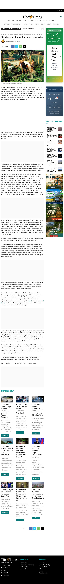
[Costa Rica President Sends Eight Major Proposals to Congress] (38, 441)
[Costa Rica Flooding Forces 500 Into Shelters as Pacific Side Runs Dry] (22, 441)
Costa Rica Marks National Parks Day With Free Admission (7, 450)
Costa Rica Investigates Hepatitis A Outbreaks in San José (51, 143)
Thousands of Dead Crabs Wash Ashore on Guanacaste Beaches (51, 129)
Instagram (6, 568)
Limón (56, 89)
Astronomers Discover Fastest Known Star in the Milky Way (52, 156)
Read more (5, 435)
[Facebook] (12, 46)
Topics (6, 34)
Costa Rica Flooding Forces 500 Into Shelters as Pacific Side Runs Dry (22, 451)
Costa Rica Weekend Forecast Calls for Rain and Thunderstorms (38, 494)
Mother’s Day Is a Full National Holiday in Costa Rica (7, 493)
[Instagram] (1, 568)
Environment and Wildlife (15, 34)
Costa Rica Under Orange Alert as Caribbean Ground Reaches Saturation (6, 411)
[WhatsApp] (20, 46)
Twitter (5, 572)
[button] (61, 17)
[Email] (24, 46)
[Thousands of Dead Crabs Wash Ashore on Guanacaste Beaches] (60, 129)
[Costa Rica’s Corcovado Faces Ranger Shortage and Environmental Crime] (22, 485)
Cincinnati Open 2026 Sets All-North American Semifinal (51, 150)
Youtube (6, 575)
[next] (42, 29)
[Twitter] (16, 46)
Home (2, 34)
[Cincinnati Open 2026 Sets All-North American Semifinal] (22, 399)
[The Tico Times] (3, 41)
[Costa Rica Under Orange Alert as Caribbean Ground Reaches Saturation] (7, 399)
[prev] (40, 29)
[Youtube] (1, 575)
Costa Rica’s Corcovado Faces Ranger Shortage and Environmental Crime (21, 495)
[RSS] (1, 570)
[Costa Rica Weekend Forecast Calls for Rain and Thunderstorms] (38, 485)
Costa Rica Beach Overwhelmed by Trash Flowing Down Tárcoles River (37, 410)
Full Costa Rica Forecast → (54, 111)
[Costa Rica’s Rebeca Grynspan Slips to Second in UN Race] (60, 136)
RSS (4, 570)
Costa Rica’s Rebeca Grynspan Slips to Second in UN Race (52, 136)
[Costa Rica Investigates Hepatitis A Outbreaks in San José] (60, 142)
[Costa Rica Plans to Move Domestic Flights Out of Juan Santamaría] (60, 169)
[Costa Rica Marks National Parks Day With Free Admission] (7, 441)
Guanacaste (52, 89)
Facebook (6, 565)
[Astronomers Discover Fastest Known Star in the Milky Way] (60, 156)
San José (47, 89)
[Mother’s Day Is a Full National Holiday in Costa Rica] (7, 485)
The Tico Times (10, 41)
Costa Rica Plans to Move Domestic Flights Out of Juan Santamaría (52, 169)
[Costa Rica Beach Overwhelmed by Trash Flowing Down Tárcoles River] (38, 399)
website (30, 301)
